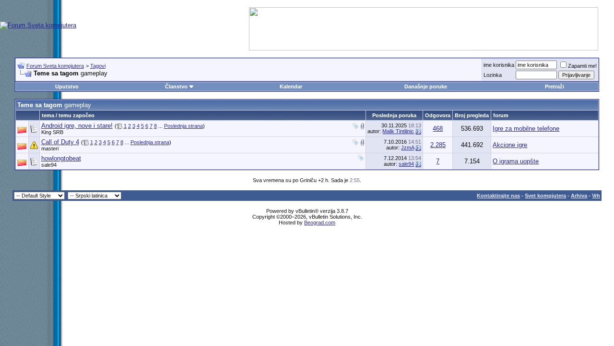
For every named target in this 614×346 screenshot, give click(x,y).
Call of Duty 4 (60, 142)
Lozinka (493, 75)
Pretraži (554, 86)
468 (438, 128)
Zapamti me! (582, 66)
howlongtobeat (61, 158)
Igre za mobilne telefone (526, 128)
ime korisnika (499, 65)
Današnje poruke (425, 86)
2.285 (438, 144)
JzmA (407, 147)
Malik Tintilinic (398, 131)
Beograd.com (319, 222)
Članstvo (176, 86)
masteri (50, 148)
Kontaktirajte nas (498, 195)
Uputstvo (67, 86)
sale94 (49, 165)
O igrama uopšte (516, 161)
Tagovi (98, 66)
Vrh (596, 195)
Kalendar (291, 86)
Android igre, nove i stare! (77, 125)
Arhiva (579, 195)
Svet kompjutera (545, 195)
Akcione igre (510, 144)
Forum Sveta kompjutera (55, 66)
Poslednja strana (183, 126)
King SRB (52, 132)
